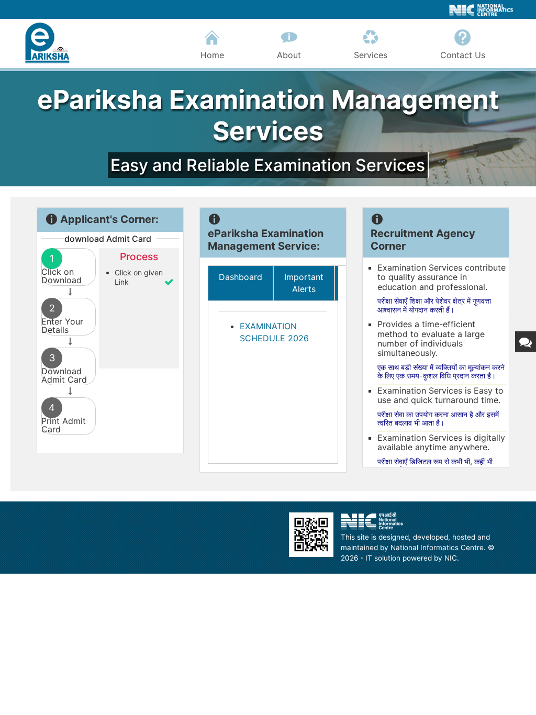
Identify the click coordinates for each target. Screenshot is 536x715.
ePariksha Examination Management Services (268, 115)
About (289, 55)
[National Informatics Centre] (372, 521)
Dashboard (240, 277)
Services (370, 55)
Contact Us (462, 55)
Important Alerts (303, 283)
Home (212, 55)
